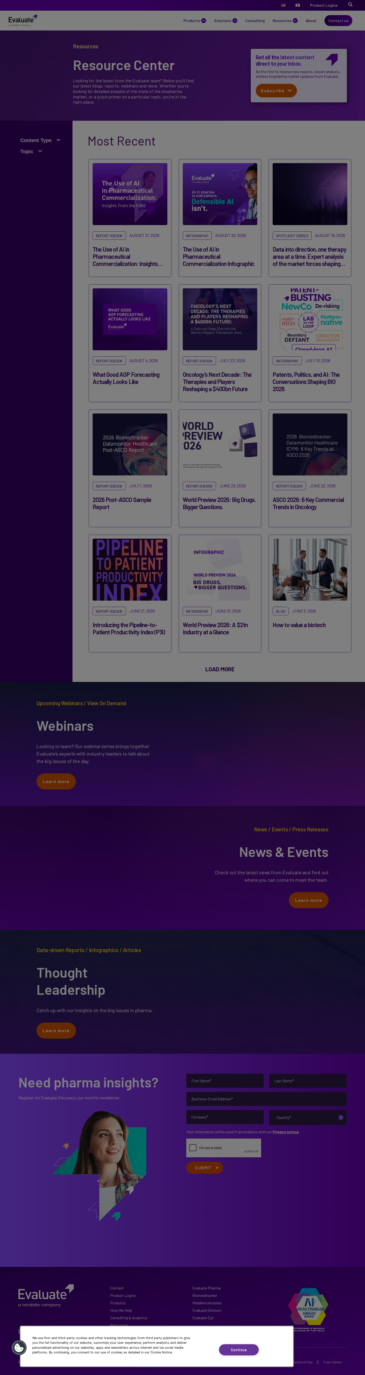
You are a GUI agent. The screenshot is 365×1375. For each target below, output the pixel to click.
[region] (157, 1346)
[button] (19, 1348)
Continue (239, 1349)
